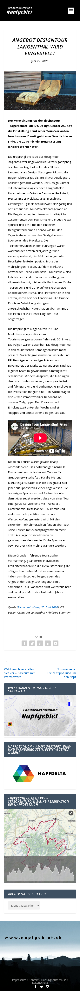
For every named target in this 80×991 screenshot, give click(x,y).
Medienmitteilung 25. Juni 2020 (38, 607)
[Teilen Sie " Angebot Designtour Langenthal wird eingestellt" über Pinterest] (40, 643)
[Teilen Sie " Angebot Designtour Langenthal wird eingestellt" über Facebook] (24, 643)
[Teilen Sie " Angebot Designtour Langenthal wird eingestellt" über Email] (55, 643)
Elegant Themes (37, 971)
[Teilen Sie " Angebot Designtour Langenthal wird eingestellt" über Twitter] (32, 643)
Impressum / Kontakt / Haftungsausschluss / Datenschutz (40, 981)
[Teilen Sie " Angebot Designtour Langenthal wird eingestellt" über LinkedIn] (48, 643)
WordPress (40, 975)
